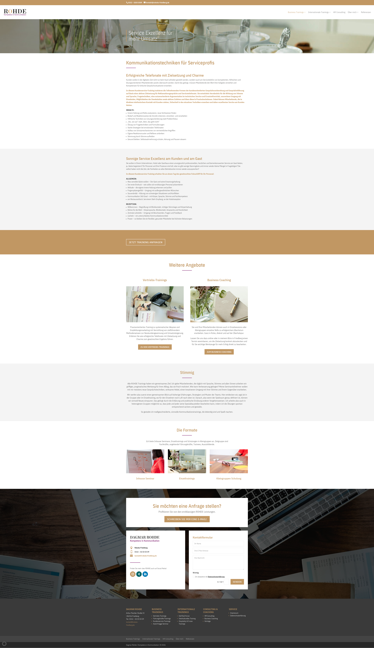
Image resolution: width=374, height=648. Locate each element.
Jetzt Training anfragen (145, 242)
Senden (237, 581)
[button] (4, 643)
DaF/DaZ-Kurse (184, 616)
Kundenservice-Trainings (161, 621)
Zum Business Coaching (219, 351)
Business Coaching (211, 618)
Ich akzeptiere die (209, 577)
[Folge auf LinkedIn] (145, 574)
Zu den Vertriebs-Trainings (154, 347)
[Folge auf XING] (139, 574)
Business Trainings (296, 13)
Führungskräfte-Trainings (162, 618)
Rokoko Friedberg (141, 548)
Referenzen (366, 13)
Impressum (234, 613)
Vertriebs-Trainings (159, 616)
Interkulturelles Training (187, 618)
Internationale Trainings (318, 13)
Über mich (352, 13)
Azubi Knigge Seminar (160, 624)
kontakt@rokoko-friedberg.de (146, 556)
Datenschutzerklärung (216, 577)
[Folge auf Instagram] (132, 574)
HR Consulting (339, 13)
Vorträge (208, 621)
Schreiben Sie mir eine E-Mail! (187, 519)
